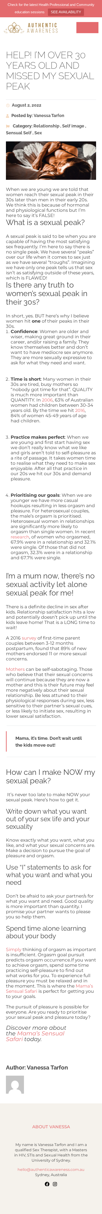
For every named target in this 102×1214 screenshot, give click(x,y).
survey (29, 638)
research (20, 537)
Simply (13, 949)
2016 (80, 410)
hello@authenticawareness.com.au (51, 1169)
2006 (47, 400)
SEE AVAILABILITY (66, 12)
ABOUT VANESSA (51, 1126)
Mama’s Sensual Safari (35, 1036)
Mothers (15, 669)
